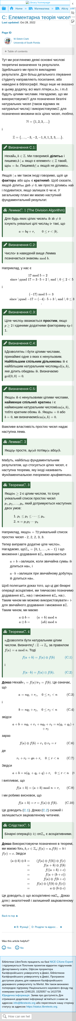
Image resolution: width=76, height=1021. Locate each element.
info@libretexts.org (24, 1002)
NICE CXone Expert (61, 961)
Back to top (8, 915)
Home (19, 8)
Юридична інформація (16, 995)
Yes (9, 947)
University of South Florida (27, 42)
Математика (42, 8)
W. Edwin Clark (21, 39)
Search (4, 1017)
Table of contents (17, 51)
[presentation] (53, 89)
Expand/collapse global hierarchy (6, 8)
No (21, 947)
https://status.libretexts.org (41, 1006)
